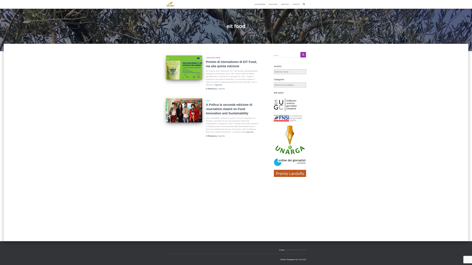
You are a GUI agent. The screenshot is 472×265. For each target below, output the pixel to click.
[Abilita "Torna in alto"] (467, 260)
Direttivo (285, 4)
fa (221, 89)
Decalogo (273, 4)
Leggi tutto (218, 85)
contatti (296, 4)
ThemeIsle (302, 259)
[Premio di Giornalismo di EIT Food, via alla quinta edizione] (184, 67)
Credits (282, 250)
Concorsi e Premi (213, 58)
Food (208, 101)
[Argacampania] (170, 4)
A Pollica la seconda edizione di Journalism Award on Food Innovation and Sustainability (229, 109)
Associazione (259, 4)
